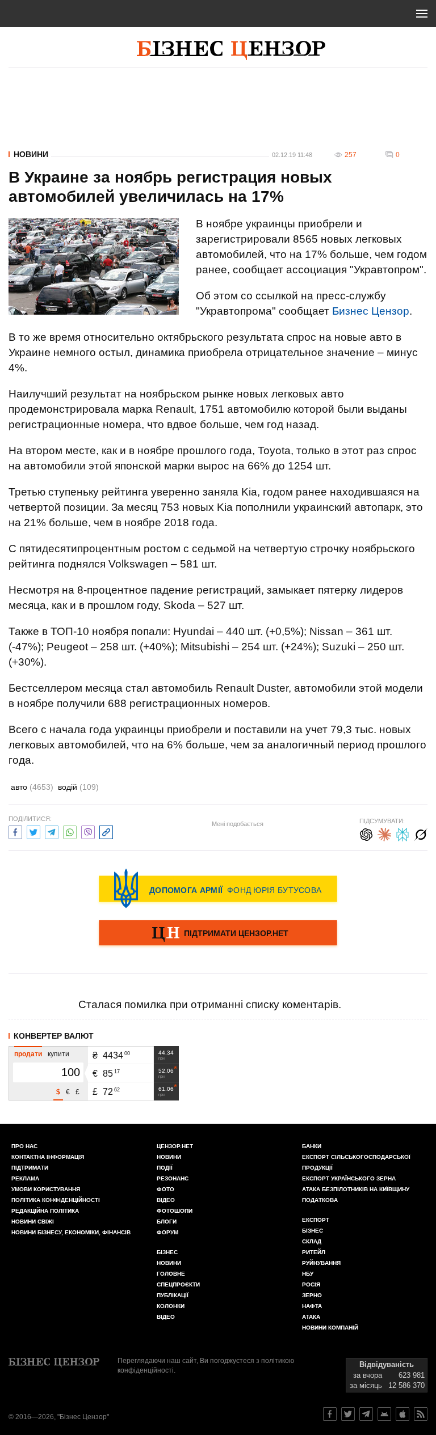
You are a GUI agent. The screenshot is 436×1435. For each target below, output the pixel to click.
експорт (315, 1220)
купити (58, 1054)
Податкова (320, 1200)
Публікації (172, 1295)
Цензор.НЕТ (175, 1146)
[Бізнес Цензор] (231, 50)
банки (311, 1146)
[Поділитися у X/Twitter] (33, 831)
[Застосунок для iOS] (402, 1414)
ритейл (313, 1252)
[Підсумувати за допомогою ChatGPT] (366, 833)
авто (32, 786)
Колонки (171, 1306)
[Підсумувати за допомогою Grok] (420, 833)
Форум (167, 1232)
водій (78, 786)
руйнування (321, 1263)
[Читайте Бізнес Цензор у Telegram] (366, 1414)
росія (311, 1284)
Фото (165, 1189)
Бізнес (167, 1252)
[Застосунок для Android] (384, 1414)
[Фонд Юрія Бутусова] (218, 888)
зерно (312, 1295)
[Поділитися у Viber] (88, 831)
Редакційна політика (45, 1211)
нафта (312, 1306)
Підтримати (29, 1168)
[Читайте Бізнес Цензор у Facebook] (330, 1414)
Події (165, 1168)
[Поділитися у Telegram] (51, 831)
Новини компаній (330, 1327)
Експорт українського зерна (349, 1178)
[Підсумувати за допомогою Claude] (384, 833)
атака (311, 1317)
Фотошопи (174, 1211)
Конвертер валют (54, 1035)
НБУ (307, 1274)
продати (28, 1054)
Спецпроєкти (178, 1284)
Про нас (24, 1146)
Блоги (167, 1221)
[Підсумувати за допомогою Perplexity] (402, 833)
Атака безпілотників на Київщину (355, 1189)
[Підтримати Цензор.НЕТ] (218, 934)
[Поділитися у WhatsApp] (70, 831)
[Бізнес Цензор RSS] (420, 1414)
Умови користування (45, 1189)
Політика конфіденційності (55, 1200)
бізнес (312, 1230)
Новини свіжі (32, 1221)
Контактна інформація (47, 1157)
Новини (31, 154)
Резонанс (172, 1178)
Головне (171, 1274)
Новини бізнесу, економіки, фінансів (71, 1232)
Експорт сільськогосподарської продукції (356, 1162)
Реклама (25, 1178)
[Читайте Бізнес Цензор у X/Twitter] (348, 1414)
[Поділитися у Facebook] (15, 831)
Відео (166, 1200)
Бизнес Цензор (370, 311)
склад (311, 1241)
